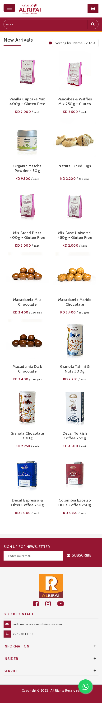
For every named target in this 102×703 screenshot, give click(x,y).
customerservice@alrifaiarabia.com (37, 624)
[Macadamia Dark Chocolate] (27, 340)
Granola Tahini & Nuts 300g (74, 368)
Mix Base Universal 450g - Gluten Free (74, 235)
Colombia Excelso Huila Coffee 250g (74, 502)
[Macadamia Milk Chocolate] (27, 273)
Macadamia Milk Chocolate (27, 302)
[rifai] (51, 585)
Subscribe (81, 555)
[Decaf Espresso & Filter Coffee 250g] (27, 474)
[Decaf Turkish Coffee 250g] (74, 407)
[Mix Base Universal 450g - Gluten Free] (74, 206)
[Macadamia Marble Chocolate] (74, 273)
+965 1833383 (23, 634)
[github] (51, 604)
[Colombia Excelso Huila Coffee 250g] (74, 474)
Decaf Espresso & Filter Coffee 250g (27, 502)
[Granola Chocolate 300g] (27, 407)
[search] (92, 24)
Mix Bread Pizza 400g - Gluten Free (27, 235)
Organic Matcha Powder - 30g (27, 168)
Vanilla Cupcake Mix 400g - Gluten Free (27, 101)
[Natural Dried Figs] (74, 139)
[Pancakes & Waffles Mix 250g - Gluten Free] (74, 72)
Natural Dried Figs (75, 166)
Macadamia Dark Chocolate (27, 368)
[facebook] (39, 604)
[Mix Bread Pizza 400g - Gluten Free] (27, 206)
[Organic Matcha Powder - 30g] (27, 139)
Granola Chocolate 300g (27, 435)
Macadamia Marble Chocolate (75, 302)
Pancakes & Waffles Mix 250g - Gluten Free (75, 102)
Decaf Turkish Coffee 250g (75, 435)
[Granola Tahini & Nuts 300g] (74, 340)
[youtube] (63, 604)
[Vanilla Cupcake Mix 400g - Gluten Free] (27, 72)
